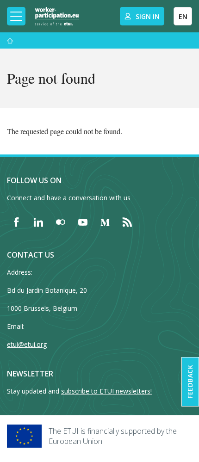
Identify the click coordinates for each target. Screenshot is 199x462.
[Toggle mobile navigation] (16, 16)
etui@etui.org (27, 344)
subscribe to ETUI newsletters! (106, 391)
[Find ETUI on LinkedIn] (38, 222)
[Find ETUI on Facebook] (16, 222)
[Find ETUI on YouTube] (83, 222)
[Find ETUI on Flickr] (60, 222)
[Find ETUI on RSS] (127, 222)
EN (183, 16)
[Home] (57, 16)
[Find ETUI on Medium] (105, 222)
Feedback (190, 382)
